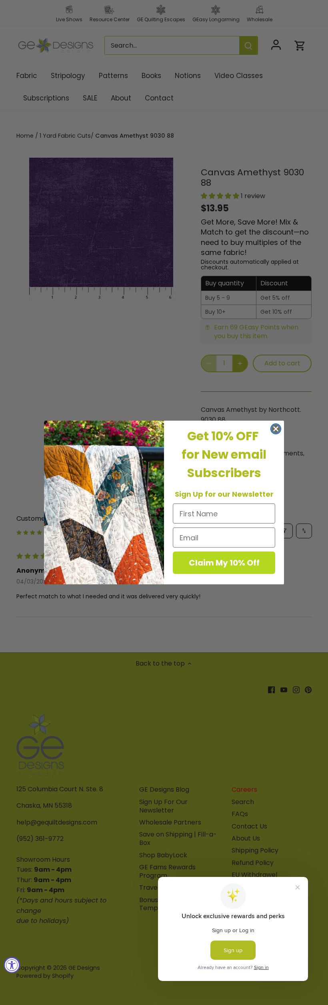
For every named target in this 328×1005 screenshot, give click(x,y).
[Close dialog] (276, 429)
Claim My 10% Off (224, 562)
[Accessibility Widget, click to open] (12, 965)
